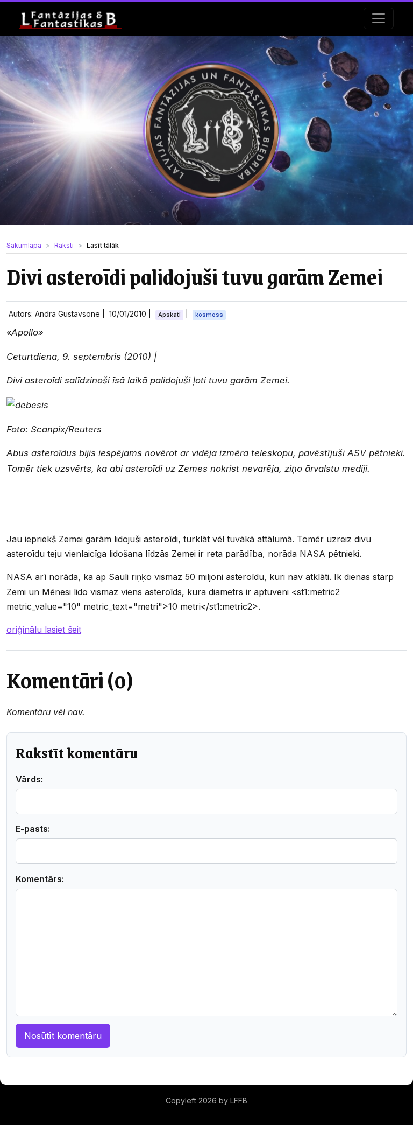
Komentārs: (40, 879)
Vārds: (29, 779)
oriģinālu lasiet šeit (43, 629)
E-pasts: (33, 828)
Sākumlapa (23, 245)
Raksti (64, 245)
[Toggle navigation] (379, 18)
